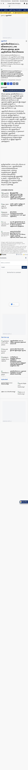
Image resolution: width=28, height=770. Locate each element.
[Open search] (3, 3)
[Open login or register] (27, 3)
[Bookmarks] (24, 3)
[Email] (14, 84)
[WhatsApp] (2, 84)
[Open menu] (1, 3)
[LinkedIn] (11, 84)
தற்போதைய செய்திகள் (15, 10)
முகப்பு (6, 10)
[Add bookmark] (26, 41)
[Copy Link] (17, 84)
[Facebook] (8, 84)
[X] (5, 84)
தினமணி (4, 87)
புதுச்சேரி (4, 41)
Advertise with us (7, 37)
